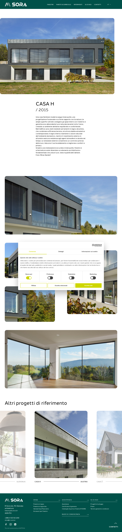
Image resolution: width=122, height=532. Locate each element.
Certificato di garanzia (69, 506)
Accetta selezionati (61, 285)
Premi (92, 506)
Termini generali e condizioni (100, 509)
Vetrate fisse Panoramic (41, 509)
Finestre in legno (38, 504)
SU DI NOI (94, 500)
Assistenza (65, 504)
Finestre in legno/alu (40, 506)
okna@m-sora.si (10, 520)
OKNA (35, 500)
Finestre (50, 4)
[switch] (50, 277)
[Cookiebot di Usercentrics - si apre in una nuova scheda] (93, 245)
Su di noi (88, 4)
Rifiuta (33, 285)
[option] (61, 447)
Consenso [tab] (32, 251)
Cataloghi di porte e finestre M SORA (74, 509)
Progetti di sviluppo (97, 504)
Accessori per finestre (40, 511)
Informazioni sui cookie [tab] (89, 251)
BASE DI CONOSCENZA (71, 514)
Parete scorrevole (63, 4)
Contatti (97, 4)
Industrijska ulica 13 (11, 510)
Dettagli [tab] (61, 251)
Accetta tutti (88, 285)
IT (108, 4)
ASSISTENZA (67, 500)
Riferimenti (78, 4)
